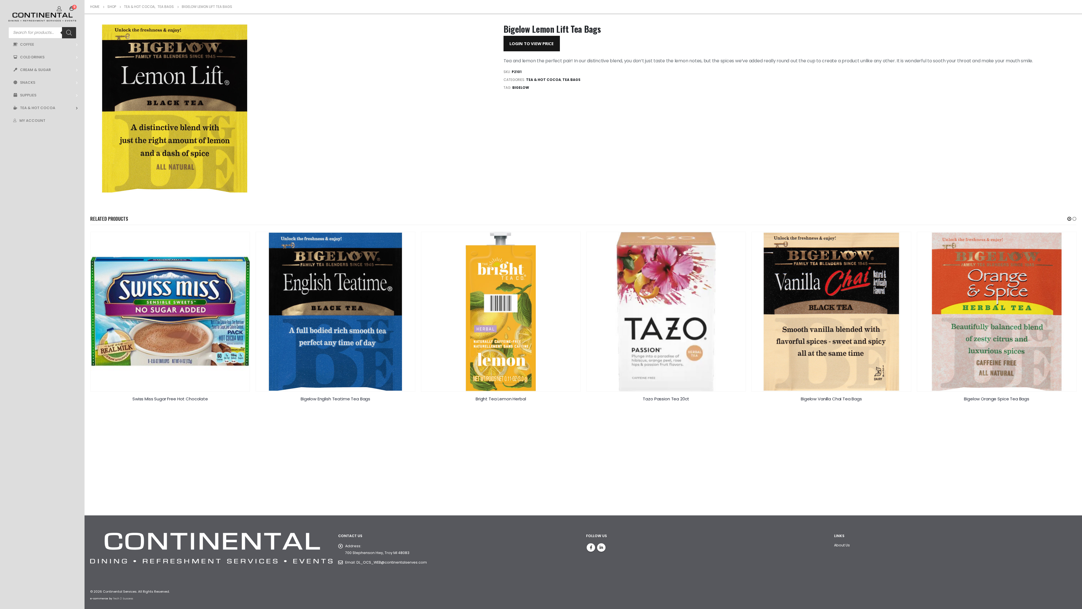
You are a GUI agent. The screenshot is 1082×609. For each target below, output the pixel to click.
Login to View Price (531, 43)
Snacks (27, 82)
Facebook (591, 547)
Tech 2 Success (123, 598)
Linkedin (601, 547)
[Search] (69, 32)
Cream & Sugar (35, 69)
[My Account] (59, 8)
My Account (32, 120)
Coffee (27, 44)
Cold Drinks (32, 57)
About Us (842, 545)
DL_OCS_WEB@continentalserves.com (391, 562)
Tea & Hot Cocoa (37, 108)
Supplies (28, 95)
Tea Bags (571, 79)
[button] (1069, 218)
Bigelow (520, 87)
